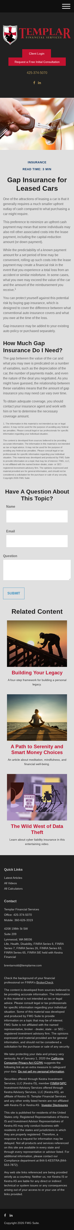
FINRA (54, 1083)
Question (10, 556)
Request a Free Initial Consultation (37, 62)
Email (10, 531)
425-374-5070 (37, 73)
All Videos (10, 883)
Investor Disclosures (55, 1105)
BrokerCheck (44, 982)
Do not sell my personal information (41, 1071)
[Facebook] (34, 82)
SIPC (63, 1083)
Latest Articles (13, 877)
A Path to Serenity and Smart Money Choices (37, 749)
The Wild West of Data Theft (37, 829)
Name (10, 506)
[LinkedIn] (39, 82)
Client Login (36, 53)
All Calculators (13, 888)
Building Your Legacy (37, 672)
